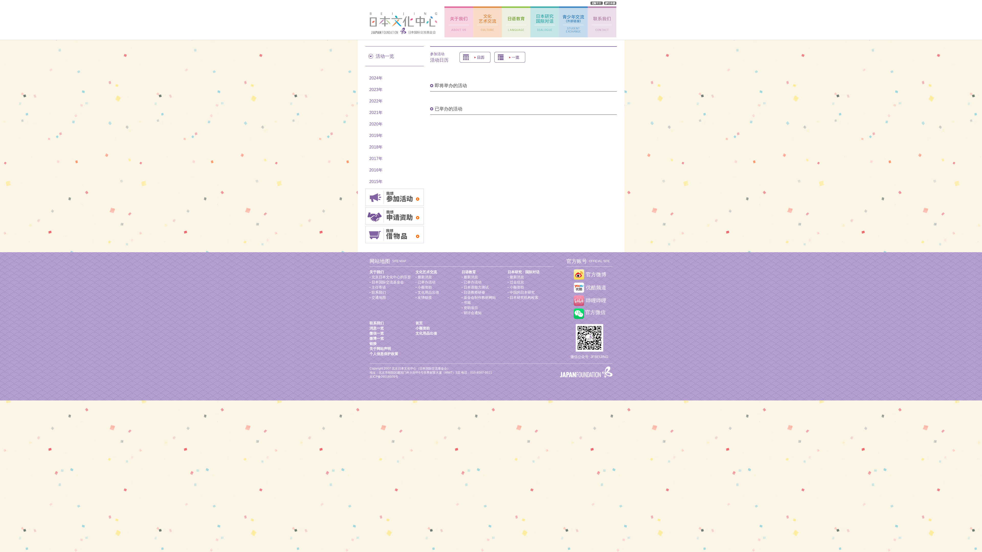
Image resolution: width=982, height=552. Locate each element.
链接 (373, 343)
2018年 (376, 147)
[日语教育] (516, 21)
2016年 (376, 170)
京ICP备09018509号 (384, 376)
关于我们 (377, 272)
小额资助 (425, 287)
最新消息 (425, 277)
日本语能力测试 (476, 287)
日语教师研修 (474, 292)
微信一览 (377, 333)
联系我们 (379, 292)
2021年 (376, 112)
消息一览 (377, 328)
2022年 (376, 101)
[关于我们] (458, 21)
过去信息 (517, 282)
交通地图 (379, 297)
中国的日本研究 (522, 292)
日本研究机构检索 (524, 297)
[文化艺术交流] (487, 21)
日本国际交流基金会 (388, 282)
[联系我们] (602, 21)
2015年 (376, 181)
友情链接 (425, 297)
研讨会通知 (473, 313)
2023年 (376, 89)
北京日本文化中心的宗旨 (391, 277)
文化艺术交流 (426, 272)
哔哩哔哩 (596, 300)
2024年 (376, 78)
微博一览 (377, 338)
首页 (419, 323)
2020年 (376, 124)
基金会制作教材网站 (480, 297)
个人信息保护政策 (384, 354)
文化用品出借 (428, 292)
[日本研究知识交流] (544, 21)
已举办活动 (427, 282)
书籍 (467, 303)
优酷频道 (596, 287)
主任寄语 (379, 287)
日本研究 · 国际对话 (524, 272)
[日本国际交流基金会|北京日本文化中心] (402, 23)
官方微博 (596, 274)
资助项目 (471, 308)
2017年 (376, 158)
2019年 (376, 135)
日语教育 (469, 272)
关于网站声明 (380, 349)
